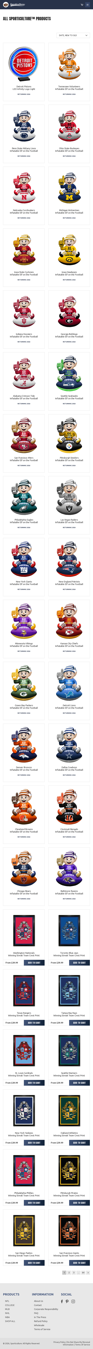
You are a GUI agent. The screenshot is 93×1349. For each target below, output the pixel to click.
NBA (7, 1317)
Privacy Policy (60, 1342)
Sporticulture (16, 1343)
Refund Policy (40, 1321)
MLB (7, 1309)
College (10, 1305)
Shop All (10, 1321)
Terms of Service (42, 1329)
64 (83, 1272)
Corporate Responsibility (46, 1309)
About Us (38, 1301)
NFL (7, 1301)
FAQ (36, 1313)
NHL (7, 1313)
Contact (38, 1305)
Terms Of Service (82, 1345)
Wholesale (39, 1325)
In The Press (40, 1317)
